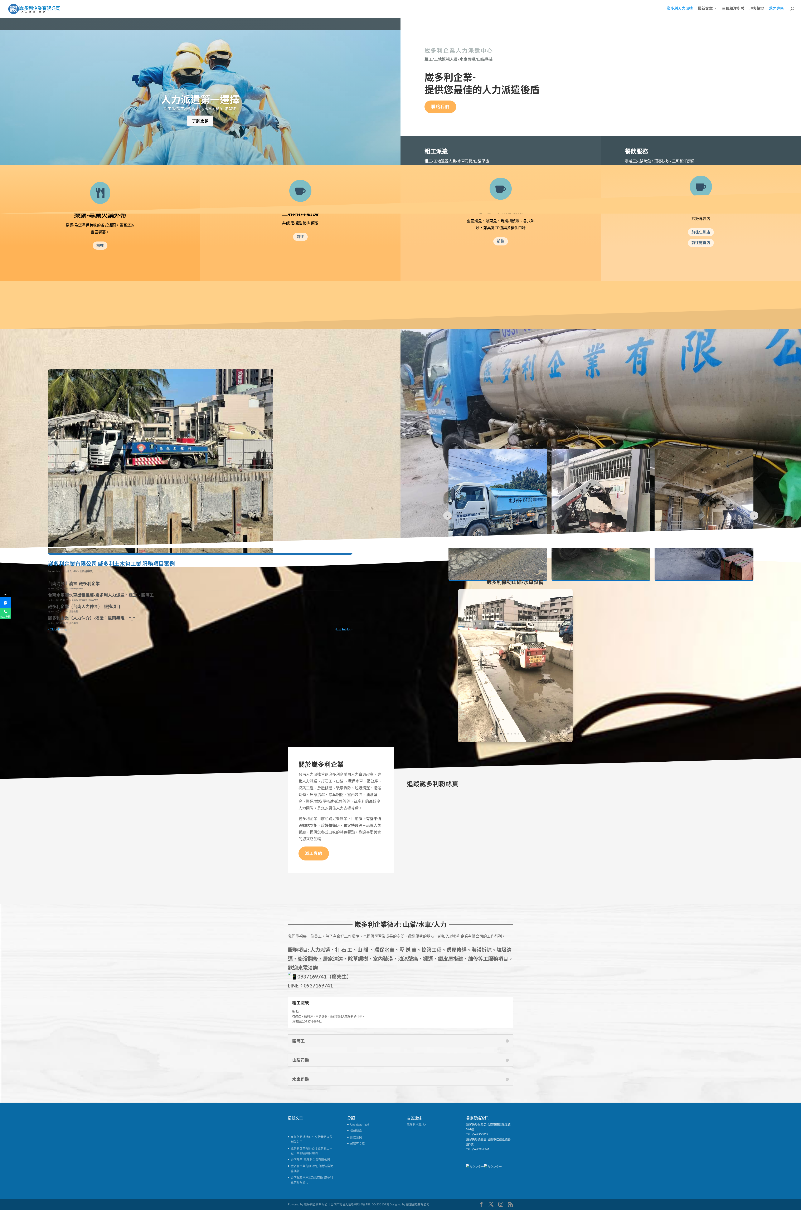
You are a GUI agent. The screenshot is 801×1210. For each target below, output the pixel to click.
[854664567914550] (5, 602)
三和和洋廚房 (733, 9)
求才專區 (776, 9)
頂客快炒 (756, 9)
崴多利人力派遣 (680, 9)
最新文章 (705, 9)
